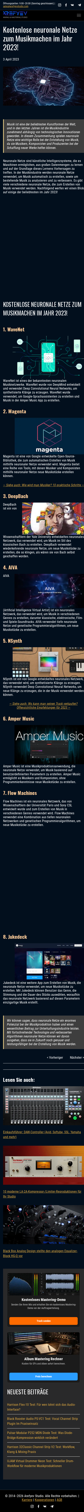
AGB (59, 1500)
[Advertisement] (42, 247)
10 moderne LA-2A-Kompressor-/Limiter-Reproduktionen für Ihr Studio (42, 1194)
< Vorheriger (55, 1057)
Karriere (27, 1500)
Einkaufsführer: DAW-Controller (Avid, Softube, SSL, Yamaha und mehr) (42, 1134)
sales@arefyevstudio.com (15, 6)
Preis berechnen (43, 1376)
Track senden (44, 1320)
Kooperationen (44, 1500)
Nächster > (77, 1057)
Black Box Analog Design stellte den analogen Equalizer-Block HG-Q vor (40, 1253)
